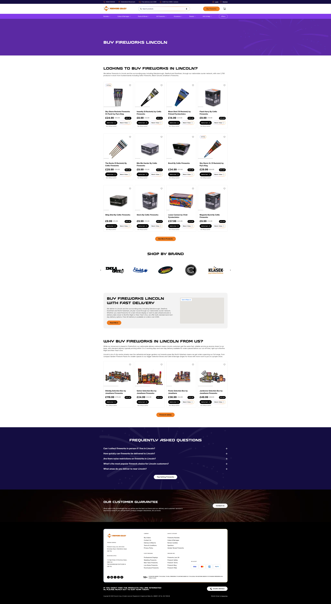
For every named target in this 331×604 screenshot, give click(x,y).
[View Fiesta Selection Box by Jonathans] (181, 376)
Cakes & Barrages (123, 16)
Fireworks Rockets (173, 537)
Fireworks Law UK (173, 557)
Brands (191, 16)
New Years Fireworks (151, 563)
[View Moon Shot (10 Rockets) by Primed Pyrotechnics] (181, 97)
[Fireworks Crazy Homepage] (115, 9)
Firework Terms (172, 563)
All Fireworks (160, 16)
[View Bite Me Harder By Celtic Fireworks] (150, 149)
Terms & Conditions (150, 545)
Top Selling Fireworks (165, 477)
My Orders (147, 537)
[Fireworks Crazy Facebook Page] (108, 577)
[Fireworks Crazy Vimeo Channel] (121, 577)
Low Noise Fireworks (151, 565)
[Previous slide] (100, 270)
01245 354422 (110, 2)
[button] (111, 123)
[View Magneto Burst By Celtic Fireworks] (213, 200)
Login (216, 2)
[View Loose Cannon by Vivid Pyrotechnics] (181, 200)
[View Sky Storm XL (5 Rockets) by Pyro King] (212, 149)
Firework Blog (172, 565)
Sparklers (170, 545)
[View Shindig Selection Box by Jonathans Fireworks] (118, 376)
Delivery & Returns (150, 543)
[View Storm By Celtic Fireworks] (150, 200)
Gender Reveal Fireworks (175, 548)
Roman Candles (172, 543)
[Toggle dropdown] (109, 16)
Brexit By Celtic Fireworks (179, 163)
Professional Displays (151, 557)
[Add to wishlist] (130, 85)
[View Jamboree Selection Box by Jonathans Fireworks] (212, 376)
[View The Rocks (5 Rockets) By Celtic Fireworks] (118, 149)
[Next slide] (230, 270)
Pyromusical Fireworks (151, 568)
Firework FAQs (172, 568)
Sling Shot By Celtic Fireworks (117, 215)
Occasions (177, 16)
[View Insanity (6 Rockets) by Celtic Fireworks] (150, 97)
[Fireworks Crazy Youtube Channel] (111, 577)
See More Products (165, 239)
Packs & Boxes (142, 16)
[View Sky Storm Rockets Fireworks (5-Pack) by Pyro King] (118, 97)
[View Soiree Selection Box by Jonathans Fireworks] (150, 376)
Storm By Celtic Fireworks (147, 215)
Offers (223, 16)
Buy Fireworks (211, 9)
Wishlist (225, 2)
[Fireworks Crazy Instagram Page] (118, 577)
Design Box (224, 596)
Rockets (106, 16)
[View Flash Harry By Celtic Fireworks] (213, 97)
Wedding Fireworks (150, 560)
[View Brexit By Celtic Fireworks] (181, 149)
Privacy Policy (148, 548)
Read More (114, 323)
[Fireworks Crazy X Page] (115, 577)
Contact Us (220, 506)
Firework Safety (165, 415)
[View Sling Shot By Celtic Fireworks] (118, 200)
